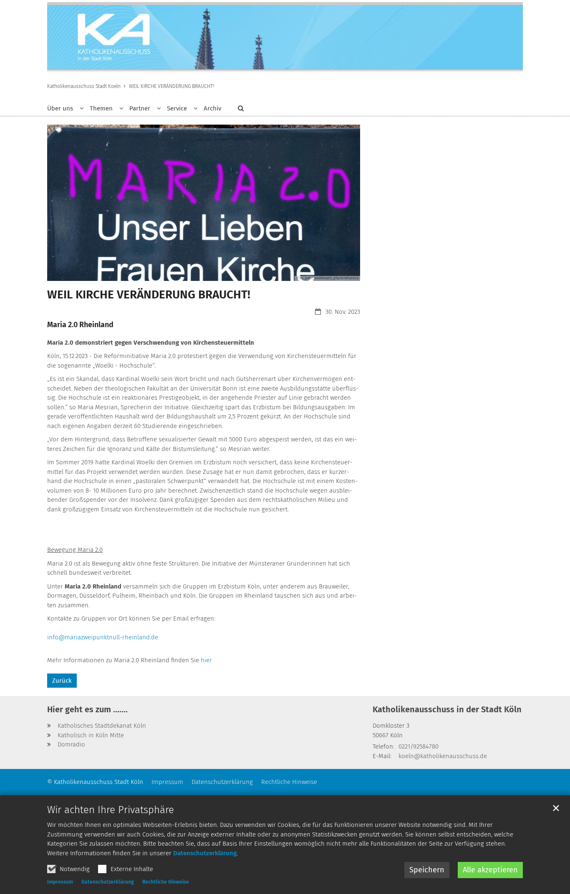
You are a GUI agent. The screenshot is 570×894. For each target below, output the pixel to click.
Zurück (62, 680)
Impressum (60, 882)
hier (207, 660)
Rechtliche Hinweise (165, 882)
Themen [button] (101, 108)
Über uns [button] (60, 108)
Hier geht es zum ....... (87, 709)
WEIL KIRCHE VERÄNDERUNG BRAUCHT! (171, 86)
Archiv (212, 108)
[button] (238, 110)
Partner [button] (139, 108)
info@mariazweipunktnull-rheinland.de (102, 637)
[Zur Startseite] (285, 39)
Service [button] (177, 108)
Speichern (426, 869)
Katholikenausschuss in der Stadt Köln (447, 709)
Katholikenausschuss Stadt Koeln (84, 86)
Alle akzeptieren (490, 869)
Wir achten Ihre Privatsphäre (110, 810)
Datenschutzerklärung (205, 853)
